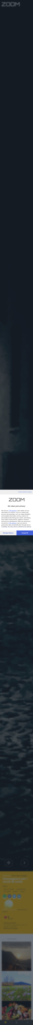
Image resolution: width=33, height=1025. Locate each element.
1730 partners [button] (13, 510)
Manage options (8, 533)
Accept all (25, 533)
